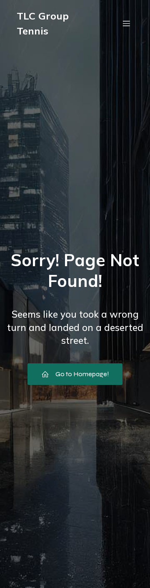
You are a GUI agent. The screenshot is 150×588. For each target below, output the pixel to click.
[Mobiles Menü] (126, 23)
